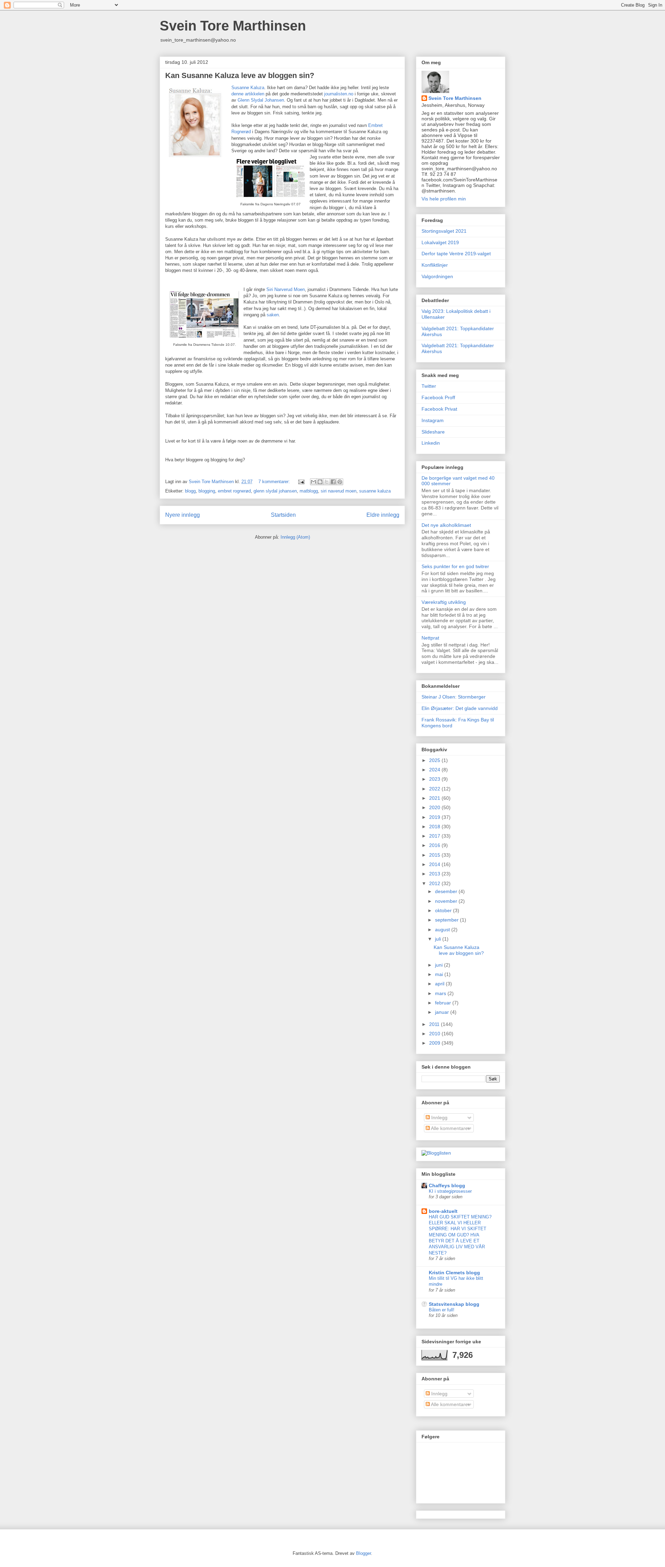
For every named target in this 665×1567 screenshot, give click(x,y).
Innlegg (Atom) (295, 537)
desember (447, 891)
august (443, 929)
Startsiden (283, 515)
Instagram (433, 420)
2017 (435, 836)
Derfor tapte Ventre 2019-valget (456, 253)
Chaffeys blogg (447, 1185)
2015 (435, 855)
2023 (435, 779)
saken (273, 314)
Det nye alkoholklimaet (446, 525)
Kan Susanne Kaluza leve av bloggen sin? (239, 75)
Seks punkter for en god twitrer (455, 566)
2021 (435, 798)
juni (439, 965)
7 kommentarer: (274, 481)
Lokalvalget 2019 (440, 242)
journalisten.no (338, 93)
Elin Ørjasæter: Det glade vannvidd (460, 708)
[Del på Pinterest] (339, 481)
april (440, 983)
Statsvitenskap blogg (454, 1304)
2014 (435, 864)
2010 (435, 1033)
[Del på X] (326, 481)
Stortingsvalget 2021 (444, 231)
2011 (435, 1024)
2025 (435, 760)
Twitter (429, 386)
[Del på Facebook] (333, 481)
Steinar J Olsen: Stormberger (454, 697)
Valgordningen (437, 276)
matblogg (309, 491)
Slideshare (433, 432)
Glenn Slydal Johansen (261, 100)
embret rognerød (234, 491)
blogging (206, 491)
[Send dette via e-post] (313, 481)
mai (439, 974)
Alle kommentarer (450, 1128)
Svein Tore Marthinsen (233, 25)
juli (438, 939)
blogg (190, 491)
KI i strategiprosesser (450, 1191)
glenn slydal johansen (275, 491)
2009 (435, 1043)
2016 (435, 845)
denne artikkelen (247, 93)
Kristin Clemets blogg (454, 1272)
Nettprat (430, 638)
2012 (435, 883)
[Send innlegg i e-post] (301, 481)
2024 (435, 769)
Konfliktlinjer (435, 265)
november (447, 901)
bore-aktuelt (443, 1211)
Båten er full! (441, 1309)
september (447, 920)
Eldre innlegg (382, 515)
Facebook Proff (438, 397)
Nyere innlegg (182, 515)
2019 (435, 817)
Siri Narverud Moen (285, 289)
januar (442, 1012)
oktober (444, 910)
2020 (435, 807)
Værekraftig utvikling (444, 602)
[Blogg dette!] (320, 481)
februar (443, 1002)
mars (441, 993)
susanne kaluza (375, 491)
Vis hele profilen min (444, 199)
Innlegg (438, 1117)
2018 (435, 826)
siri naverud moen (338, 491)
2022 (435, 788)
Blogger (363, 1553)
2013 (435, 873)
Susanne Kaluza (247, 87)
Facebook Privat (439, 409)
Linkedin (431, 443)
